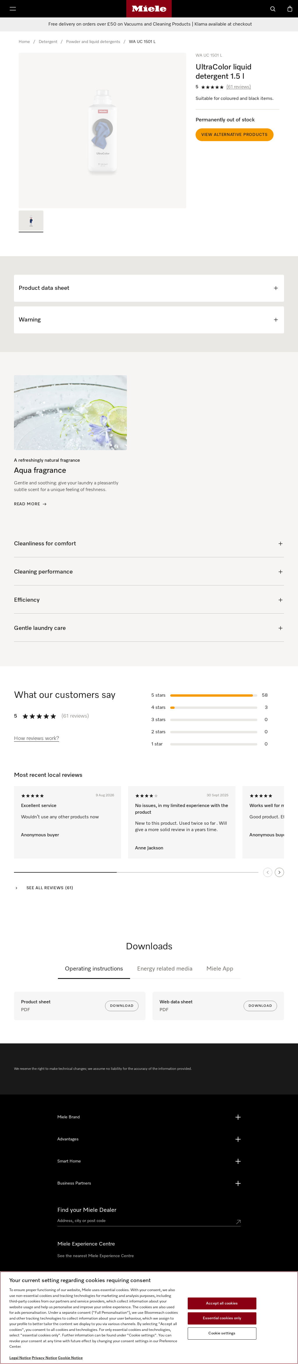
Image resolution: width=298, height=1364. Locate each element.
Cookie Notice (70, 1358)
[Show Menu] (12, 8)
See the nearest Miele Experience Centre (95, 1256)
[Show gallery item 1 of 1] (31, 221)
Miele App (219, 969)
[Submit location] (238, 1222)
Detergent (48, 42)
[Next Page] (279, 872)
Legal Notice (20, 1358)
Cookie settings (221, 1333)
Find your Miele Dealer (86, 1210)
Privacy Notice (44, 1358)
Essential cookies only (222, 1318)
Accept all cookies (222, 1303)
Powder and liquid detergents (93, 42)
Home (24, 42)
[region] (102, 130)
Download (122, 1006)
